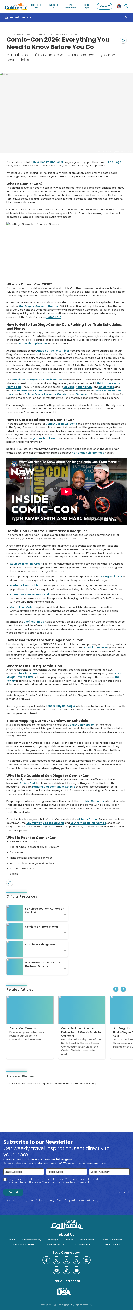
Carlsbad (62, 394)
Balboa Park (28, 783)
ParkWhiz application (33, 343)
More (103, 6)
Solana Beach (33, 394)
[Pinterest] (15, 1094)
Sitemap (69, 1239)
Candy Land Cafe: (21, 607)
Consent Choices (111, 1244)
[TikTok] (66, 1270)
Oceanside (82, 394)
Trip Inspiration (70, 6)
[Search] (126, 6)
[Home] (15, 6)
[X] (56, 1260)
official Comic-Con (96, 647)
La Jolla (21, 390)
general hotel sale (44, 438)
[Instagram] (11, 1094)
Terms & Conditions (111, 1239)
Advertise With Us (55, 1244)
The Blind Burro (27, 673)
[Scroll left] (115, 989)
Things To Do (53, 6)
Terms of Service (83, 1200)
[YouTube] (20, 1094)
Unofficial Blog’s (34, 621)
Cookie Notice (82, 1244)
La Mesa (68, 387)
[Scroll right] (123, 989)
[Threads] (76, 1260)
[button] (123, 40)
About (12, 1239)
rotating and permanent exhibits (53, 786)
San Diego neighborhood (88, 452)
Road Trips (86, 6)
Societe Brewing (53, 823)
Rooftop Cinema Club (24, 585)
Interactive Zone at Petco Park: (30, 594)
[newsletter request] (76, 1270)
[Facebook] (46, 1260)
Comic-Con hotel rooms (61, 423)
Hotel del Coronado (91, 801)
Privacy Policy (120, 1192)
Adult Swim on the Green (26, 563)
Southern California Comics (88, 823)
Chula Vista (106, 387)
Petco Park (53, 317)
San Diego (114, 162)
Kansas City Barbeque (60, 706)
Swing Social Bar (112, 576)
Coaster (38, 390)
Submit (13, 1192)
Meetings (53, 1239)
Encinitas (49, 394)
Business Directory (31, 1239)
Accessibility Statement (23, 1244)
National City (84, 387)
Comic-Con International (46, 162)
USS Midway (34, 823)
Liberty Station (88, 819)
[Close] (128, 17)
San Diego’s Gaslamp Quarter (38, 306)
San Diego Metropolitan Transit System (37, 379)
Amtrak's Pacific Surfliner (52, 350)
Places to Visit (36, 6)
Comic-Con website (81, 724)
